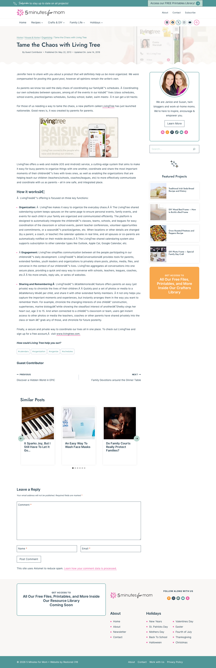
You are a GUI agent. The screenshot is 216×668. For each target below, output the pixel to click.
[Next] (137, 438)
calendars (23, 351)
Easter (179, 626)
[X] (178, 22)
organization (38, 351)
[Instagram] (184, 22)
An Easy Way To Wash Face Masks (77, 445)
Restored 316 (70, 662)
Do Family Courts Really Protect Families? (118, 447)
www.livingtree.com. (68, 333)
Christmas (181, 642)
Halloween (155, 642)
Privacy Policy (175, 662)
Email (86, 548)
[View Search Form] (196, 22)
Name (22, 548)
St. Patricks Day (158, 626)
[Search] (194, 149)
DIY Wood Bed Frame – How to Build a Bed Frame (182, 210)
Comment (25, 504)
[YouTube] (189, 22)
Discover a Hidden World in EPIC (36, 377)
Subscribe (190, 12)
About (165, 12)
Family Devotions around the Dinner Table (116, 377)
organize (53, 351)
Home (22, 22)
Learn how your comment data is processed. (90, 568)
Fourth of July (184, 631)
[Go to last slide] (21, 438)
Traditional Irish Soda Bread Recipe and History (181, 189)
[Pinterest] (166, 22)
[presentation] (38, 423)
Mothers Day (156, 631)
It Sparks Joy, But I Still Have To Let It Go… (37, 447)
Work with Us (156, 662)
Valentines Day (184, 621)
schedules (67, 351)
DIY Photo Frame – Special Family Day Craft (181, 253)
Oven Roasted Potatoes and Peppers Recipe (181, 232)
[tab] (73, 468)
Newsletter (119, 631)
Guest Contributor (33, 52)
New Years (155, 621)
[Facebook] (172, 22)
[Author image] (19, 52)
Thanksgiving (183, 637)
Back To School (158, 637)
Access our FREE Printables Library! (172, 3)
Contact (177, 12)
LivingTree (108, 106)
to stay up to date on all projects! (43, 3)
